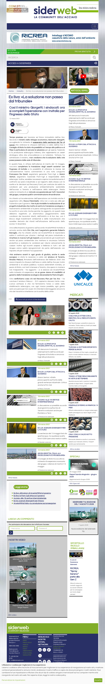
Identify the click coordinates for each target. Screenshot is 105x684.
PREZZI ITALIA (27, 642)
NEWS (25, 640)
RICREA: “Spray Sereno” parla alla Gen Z (75, 574)
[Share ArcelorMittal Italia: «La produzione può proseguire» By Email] (51, 473)
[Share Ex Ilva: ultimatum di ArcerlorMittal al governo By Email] (51, 363)
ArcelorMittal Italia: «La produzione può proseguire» (51, 454)
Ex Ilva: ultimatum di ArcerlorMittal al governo (51, 345)
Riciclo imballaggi (77, 546)
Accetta (98, 680)
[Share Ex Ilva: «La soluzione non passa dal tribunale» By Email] (49, 332)
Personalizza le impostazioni (13, 680)
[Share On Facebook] (62, 332)
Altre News (12, 478)
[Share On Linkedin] (53, 332)
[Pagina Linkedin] (40, 650)
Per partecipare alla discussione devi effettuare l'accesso (29, 524)
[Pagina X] (40, 656)
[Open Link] (17, 8)
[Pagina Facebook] (49, 650)
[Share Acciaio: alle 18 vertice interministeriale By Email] (51, 419)
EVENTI (25, 648)
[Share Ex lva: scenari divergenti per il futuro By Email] (51, 445)
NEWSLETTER (27, 655)
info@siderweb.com (17, 660)
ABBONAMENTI (27, 650)
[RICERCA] (94, 57)
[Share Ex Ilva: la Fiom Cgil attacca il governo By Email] (51, 391)
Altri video (12, 615)
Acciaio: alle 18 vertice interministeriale (48, 401)
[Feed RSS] (49, 662)
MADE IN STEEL (27, 653)
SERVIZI (25, 646)
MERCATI (25, 644)
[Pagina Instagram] (44, 650)
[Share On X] (58, 332)
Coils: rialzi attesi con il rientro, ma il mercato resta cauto (82, 318)
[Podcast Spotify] (44, 662)
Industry (20, 91)
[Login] (11, 533)
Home (11, 91)
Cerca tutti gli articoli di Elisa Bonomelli (31, 299)
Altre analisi (75, 449)
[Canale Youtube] (40, 662)
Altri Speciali (75, 484)
